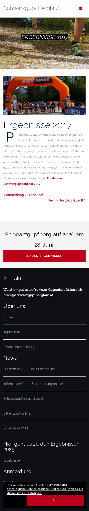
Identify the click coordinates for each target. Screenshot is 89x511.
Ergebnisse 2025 (15, 428)
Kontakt (8, 317)
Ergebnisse (11, 460)
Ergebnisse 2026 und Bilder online (29, 369)
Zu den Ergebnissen (44, 256)
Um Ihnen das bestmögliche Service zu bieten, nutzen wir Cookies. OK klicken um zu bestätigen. (45, 489)
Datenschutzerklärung (19, 347)
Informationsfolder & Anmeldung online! (33, 384)
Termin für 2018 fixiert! (65, 200)
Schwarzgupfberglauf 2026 (23, 398)
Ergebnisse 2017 (37, 124)
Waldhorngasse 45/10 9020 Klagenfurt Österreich (42, 290)
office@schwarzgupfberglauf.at (28, 295)
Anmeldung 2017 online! (24, 195)
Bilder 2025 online (16, 413)
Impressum (11, 332)
